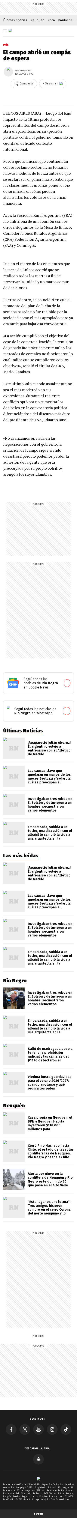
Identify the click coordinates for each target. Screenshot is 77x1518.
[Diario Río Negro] (10, 30)
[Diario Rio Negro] (38, 1479)
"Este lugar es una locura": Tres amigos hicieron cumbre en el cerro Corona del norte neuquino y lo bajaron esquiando (49, 1209)
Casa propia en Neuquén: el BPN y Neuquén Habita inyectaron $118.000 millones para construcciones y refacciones (50, 1127)
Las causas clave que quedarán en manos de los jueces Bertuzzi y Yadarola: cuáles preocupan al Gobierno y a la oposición (49, 778)
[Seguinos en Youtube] (38, 1429)
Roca (51, 20)
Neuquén (37, 20)
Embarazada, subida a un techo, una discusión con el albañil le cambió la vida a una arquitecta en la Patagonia (50, 834)
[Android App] (38, 1459)
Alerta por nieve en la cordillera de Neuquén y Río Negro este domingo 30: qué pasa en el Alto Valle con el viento (50, 1181)
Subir (38, 1513)
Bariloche (65, 20)
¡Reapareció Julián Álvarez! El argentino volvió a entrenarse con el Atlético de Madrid (49, 748)
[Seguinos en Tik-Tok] (66, 1429)
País (6, 45)
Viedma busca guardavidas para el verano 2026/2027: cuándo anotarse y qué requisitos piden (49, 1082)
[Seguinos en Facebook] (11, 1429)
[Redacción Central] (8, 72)
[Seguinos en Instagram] (52, 1429)
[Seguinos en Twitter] (24, 1429)
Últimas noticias (15, 20)
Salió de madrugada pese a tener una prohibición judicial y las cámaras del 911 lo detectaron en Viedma (50, 1056)
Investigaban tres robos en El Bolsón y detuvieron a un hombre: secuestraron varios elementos (50, 804)
